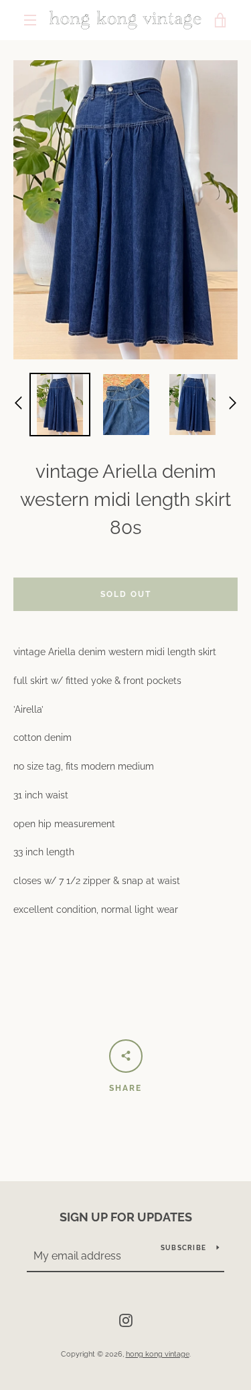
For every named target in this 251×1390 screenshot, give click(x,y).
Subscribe (183, 1247)
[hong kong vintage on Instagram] (126, 1319)
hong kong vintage (157, 1354)
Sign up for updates (126, 1217)
